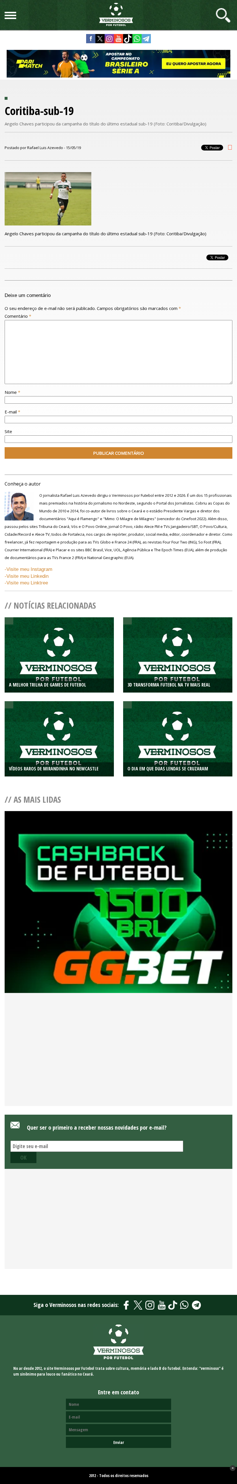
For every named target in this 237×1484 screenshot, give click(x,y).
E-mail (12, 412)
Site (8, 431)
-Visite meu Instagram (28, 569)
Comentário (18, 316)
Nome (12, 392)
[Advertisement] (118, 1059)
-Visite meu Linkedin (27, 576)
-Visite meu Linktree (26, 583)
